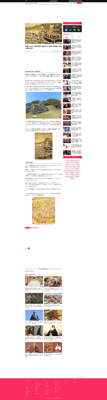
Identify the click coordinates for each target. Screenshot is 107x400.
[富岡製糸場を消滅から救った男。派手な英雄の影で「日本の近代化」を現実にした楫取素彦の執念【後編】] (67, 141)
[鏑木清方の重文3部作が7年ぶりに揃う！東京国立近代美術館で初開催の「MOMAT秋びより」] (67, 146)
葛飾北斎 (77, 176)
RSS (79, 30)
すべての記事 (28, 381)
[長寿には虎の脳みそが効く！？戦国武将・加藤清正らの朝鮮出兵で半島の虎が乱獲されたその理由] (34, 298)
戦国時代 (27, 271)
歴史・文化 (36, 4)
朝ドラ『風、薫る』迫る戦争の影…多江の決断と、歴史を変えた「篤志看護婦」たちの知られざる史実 (76, 64)
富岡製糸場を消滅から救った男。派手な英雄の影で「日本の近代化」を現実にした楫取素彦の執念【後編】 (76, 140)
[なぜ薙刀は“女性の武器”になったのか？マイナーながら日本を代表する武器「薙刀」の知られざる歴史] (53, 281)
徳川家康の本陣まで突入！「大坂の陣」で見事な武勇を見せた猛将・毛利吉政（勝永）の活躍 (34, 339)
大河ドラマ (78, 160)
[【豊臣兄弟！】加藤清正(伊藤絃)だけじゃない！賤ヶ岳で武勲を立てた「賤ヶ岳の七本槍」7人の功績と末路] (67, 59)
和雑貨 (37, 387)
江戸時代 (67, 160)
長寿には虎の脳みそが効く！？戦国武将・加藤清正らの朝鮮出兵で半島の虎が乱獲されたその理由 (34, 306)
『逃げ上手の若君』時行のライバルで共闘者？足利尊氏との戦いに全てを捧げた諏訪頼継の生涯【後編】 (76, 94)
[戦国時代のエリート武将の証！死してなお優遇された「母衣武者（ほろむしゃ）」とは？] (53, 315)
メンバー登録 (79, 3)
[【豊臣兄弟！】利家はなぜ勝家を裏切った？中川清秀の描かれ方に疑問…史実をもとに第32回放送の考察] (67, 76)
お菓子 (67, 166)
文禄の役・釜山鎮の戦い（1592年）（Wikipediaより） (43, 159)
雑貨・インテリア (29, 387)
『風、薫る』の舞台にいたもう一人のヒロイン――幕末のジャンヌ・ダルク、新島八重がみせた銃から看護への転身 (76, 82)
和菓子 (37, 389)
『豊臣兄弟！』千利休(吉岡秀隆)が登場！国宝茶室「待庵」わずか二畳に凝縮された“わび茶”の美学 (76, 53)
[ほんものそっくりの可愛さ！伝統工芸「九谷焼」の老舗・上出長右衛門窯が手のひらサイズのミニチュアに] (67, 129)
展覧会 (73, 174)
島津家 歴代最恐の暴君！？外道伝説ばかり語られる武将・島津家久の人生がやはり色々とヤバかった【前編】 (53, 339)
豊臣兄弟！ (72, 172)
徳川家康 (71, 170)
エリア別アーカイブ (48, 389)
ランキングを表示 (72, 157)
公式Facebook (66, 30)
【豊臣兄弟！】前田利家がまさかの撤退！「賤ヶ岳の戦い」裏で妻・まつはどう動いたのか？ (76, 99)
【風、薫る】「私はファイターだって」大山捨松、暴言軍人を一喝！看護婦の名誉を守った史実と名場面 (76, 135)
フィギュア (68, 174)
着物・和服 (37, 385)
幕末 (71, 166)
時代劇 (78, 166)
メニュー (26, 1)
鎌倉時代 (77, 174)
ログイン (75, 3)
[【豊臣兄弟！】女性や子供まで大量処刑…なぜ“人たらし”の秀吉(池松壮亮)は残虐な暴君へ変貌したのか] (67, 117)
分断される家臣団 (31, 227)
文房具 (67, 172)
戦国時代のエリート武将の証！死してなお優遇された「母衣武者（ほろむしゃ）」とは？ (53, 322)
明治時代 (66, 170)
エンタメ (37, 391)
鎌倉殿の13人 (73, 178)
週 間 (72, 37)
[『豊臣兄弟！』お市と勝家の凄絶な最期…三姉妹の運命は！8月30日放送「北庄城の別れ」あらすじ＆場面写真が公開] (67, 152)
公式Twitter (70, 30)
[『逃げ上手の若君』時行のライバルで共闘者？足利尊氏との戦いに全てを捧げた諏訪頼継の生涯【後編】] (67, 94)
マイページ (47, 387)
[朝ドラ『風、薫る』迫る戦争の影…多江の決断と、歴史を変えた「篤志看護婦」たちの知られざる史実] (67, 65)
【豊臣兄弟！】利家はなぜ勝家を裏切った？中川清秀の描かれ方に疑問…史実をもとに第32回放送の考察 (76, 76)
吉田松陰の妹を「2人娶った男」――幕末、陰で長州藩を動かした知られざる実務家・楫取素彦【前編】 (76, 123)
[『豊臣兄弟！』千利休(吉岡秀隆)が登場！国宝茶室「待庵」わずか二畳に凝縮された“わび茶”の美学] (67, 53)
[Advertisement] (43, 14)
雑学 (78, 164)
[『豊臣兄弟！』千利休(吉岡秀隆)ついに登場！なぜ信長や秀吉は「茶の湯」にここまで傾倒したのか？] (67, 105)
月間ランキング (47, 393)
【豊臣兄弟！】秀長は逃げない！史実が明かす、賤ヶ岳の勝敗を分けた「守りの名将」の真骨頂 (76, 47)
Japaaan (53, 1)
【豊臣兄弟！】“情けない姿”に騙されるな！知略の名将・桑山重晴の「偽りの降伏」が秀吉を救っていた (76, 41)
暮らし (27, 393)
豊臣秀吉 (32, 271)
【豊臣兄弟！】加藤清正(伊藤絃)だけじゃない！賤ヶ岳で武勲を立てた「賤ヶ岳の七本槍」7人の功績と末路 (76, 59)
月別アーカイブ (57, 389)
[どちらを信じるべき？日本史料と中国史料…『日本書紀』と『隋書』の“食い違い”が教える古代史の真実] (67, 70)
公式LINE (75, 30)
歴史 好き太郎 (55, 51)
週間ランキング (57, 391)
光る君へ (72, 176)
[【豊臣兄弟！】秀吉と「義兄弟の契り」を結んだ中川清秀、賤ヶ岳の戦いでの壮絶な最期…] (67, 111)
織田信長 (77, 168)
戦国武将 (77, 162)
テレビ (68, 168)
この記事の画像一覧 (44, 268)
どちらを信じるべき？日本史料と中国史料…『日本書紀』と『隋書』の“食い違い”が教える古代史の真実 (76, 70)
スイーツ (74, 164)
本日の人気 (47, 391)
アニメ (73, 162)
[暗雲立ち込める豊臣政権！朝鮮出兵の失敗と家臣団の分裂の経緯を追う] (43, 33)
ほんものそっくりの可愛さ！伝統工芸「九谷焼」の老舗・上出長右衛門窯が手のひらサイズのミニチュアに (76, 129)
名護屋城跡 (43, 119)
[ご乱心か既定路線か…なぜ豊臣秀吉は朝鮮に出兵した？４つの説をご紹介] (34, 315)
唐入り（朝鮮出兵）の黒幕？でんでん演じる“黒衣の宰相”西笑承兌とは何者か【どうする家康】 (34, 355)
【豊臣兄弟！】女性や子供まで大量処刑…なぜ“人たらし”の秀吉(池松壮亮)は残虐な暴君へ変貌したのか (76, 117)
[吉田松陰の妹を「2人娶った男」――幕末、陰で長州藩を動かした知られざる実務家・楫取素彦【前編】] (67, 123)
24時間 (66, 37)
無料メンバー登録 (57, 387)
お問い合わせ (57, 385)
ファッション (28, 385)
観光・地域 (28, 391)
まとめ (37, 381)
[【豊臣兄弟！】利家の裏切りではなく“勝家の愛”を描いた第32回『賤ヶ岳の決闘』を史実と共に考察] (67, 88)
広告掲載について (48, 385)
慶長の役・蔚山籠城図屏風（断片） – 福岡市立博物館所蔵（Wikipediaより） (43, 224)
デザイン (79, 170)
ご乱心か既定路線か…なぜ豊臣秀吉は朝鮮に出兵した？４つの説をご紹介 (34, 322)
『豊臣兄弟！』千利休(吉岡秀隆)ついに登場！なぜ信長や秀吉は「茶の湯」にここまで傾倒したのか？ (76, 105)
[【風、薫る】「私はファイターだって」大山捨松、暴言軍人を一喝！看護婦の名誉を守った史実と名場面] (67, 135)
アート (27, 383)
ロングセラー (68, 164)
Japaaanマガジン (31, 4)
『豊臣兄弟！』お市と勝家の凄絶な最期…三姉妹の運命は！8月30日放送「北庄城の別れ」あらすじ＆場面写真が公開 (76, 152)
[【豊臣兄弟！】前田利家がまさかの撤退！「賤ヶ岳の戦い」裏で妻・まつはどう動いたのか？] (67, 100)
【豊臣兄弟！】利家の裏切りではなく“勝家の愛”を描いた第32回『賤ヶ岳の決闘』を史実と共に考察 (76, 88)
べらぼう (72, 168)
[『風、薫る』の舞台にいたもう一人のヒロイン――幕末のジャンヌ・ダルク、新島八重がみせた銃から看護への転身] (67, 82)
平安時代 (68, 162)
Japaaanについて (57, 383)
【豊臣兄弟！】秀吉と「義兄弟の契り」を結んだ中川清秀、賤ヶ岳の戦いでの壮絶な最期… (76, 111)
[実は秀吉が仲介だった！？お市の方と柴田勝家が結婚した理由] (53, 347)
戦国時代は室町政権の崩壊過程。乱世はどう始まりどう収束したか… (53, 305)
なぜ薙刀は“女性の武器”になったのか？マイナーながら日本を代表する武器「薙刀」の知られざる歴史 (53, 289)
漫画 (74, 166)
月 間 (78, 37)
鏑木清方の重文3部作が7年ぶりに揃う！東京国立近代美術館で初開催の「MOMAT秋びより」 (76, 146)
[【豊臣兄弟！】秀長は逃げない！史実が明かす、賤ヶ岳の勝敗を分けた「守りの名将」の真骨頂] (67, 47)
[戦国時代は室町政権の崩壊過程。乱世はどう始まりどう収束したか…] (53, 298)
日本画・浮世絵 (38, 383)
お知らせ (46, 383)
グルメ (27, 389)
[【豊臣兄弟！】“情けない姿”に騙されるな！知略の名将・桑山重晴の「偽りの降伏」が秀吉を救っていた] (67, 41)
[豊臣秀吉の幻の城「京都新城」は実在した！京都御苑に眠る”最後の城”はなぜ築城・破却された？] (34, 281)
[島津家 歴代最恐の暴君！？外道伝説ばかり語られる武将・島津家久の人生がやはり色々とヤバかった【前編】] (53, 330)
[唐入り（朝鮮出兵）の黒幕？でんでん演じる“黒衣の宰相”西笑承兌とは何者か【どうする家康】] (34, 347)
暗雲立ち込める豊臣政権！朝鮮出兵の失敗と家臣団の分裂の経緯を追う (50, 4)
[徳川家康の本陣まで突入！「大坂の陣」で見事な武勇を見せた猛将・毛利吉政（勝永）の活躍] (34, 330)
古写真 (27, 395)
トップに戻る (79, 377)
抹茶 (75, 170)
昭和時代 (67, 176)
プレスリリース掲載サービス (72, 23)
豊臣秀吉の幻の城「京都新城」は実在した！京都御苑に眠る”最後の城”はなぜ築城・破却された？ (34, 289)
